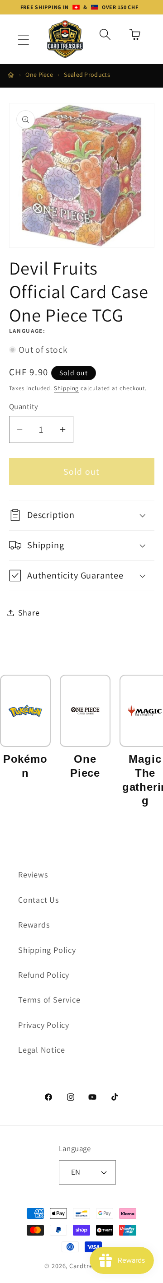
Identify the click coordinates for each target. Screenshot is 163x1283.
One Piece (39, 74)
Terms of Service (49, 999)
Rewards (34, 924)
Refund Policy (43, 974)
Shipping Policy (47, 949)
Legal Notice (41, 1049)
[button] (23, 40)
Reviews (33, 874)
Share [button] (29, 612)
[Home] (10, 75)
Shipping (66, 388)
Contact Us (38, 899)
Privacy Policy (43, 1024)
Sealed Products (87, 74)
